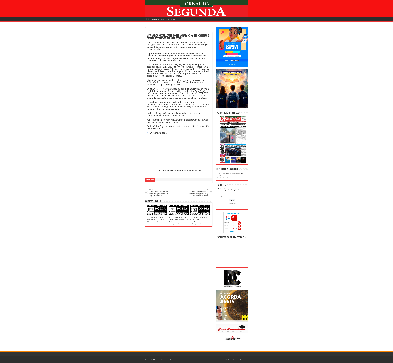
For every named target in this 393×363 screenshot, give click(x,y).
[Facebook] (227, 359)
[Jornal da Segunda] (196, 8)
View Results (232, 204)
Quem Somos (155, 19)
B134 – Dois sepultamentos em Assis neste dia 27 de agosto (199, 219)
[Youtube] (231, 359)
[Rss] (225, 359)
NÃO (221, 196)
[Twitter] (229, 359)
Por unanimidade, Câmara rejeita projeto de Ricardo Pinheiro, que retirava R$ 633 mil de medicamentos (158, 193)
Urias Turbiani (244, 360)
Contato (173, 19)
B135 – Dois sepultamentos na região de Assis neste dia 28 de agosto (178, 219)
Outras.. (219, 207)
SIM (221, 194)
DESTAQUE (154, 28)
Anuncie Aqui (165, 19)
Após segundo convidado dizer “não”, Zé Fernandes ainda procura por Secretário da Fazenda (198, 192)
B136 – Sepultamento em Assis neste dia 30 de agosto (156, 218)
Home (147, 19)
